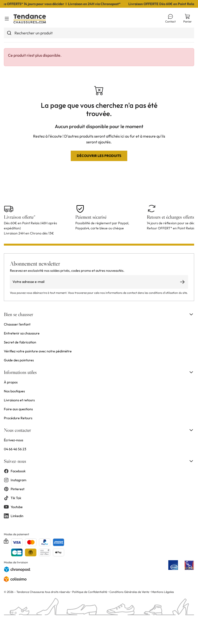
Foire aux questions (18, 409)
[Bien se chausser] (191, 314)
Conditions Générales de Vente (129, 592)
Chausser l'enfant (17, 324)
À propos (11, 382)
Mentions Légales (162, 592)
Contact (170, 21)
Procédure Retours (18, 418)
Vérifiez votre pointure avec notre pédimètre (38, 351)
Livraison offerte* (19, 217)
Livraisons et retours (19, 400)
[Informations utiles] (191, 372)
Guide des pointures (19, 360)
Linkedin (17, 516)
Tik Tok (16, 498)
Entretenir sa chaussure (22, 333)
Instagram (18, 480)
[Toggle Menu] (7, 19)
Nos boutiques (14, 391)
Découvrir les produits (99, 156)
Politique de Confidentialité (90, 592)
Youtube (17, 507)
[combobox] (99, 33)
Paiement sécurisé (90, 217)
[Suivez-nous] (191, 461)
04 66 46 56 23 (15, 449)
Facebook (18, 471)
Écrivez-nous (13, 440)
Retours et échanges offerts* (171, 217)
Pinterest (17, 489)
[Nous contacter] (191, 430)
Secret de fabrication (20, 342)
